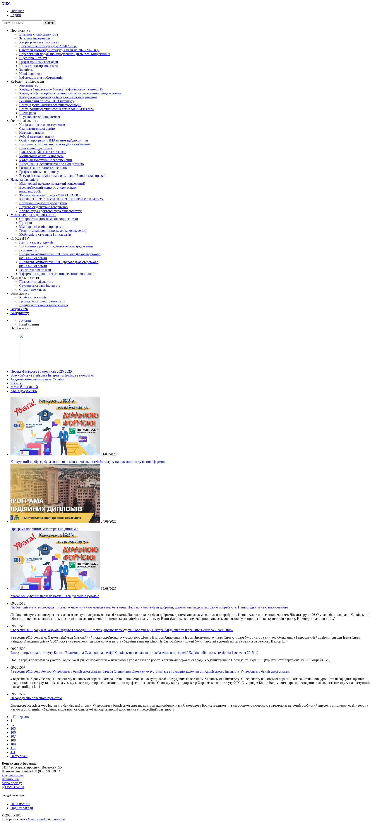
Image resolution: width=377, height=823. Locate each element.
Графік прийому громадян (38, 62)
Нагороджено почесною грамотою (36, 698)
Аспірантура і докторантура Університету (50, 211)
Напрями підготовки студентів (42, 124)
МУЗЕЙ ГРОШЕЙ (24, 387)
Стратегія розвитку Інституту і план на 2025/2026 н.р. (59, 50)
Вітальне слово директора (38, 34)
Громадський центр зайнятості (42, 301)
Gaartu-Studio (37, 819)
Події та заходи (21, 808)
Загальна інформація (34, 38)
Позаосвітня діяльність (36, 281)
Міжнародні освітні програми (41, 226)
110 (12, 748)
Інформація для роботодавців (41, 77)
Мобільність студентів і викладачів (45, 234)
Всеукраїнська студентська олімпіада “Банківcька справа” (62, 175)
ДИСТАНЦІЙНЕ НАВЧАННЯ (42, 152)
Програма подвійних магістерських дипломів (44, 529)
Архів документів (23, 391)
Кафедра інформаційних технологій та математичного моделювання (70, 93)
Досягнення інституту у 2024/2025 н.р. (48, 46)
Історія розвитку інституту (39, 42)
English (15, 15)
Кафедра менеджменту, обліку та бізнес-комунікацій (58, 97)
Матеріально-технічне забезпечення (45, 160)
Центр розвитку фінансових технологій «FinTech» (56, 109)
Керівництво (28, 85)
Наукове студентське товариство (43, 207)
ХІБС (6, 3)
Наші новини (20, 804)
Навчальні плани (31, 132)
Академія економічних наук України (37, 379)
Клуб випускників (33, 297)
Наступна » (18, 756)
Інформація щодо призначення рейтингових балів (56, 274)
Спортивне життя (32, 289)
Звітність (26, 70)
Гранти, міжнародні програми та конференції (52, 230)
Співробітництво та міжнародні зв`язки (48, 219)
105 (13, 728)
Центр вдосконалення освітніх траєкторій (50, 105)
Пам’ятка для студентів (36, 242)
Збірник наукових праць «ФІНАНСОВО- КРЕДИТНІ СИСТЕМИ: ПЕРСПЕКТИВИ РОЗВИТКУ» (61, 197)
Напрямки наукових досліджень (43, 203)
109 (13, 744)
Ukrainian (17, 11)
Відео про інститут (33, 58)
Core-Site (58, 819)
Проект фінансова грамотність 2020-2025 (41, 371)
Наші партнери (30, 73)
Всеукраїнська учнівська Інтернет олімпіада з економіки (52, 375)
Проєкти (25, 223)
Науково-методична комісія (39, 117)
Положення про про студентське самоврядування (56, 246)
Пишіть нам (10, 779)
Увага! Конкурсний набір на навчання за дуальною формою (54, 596)
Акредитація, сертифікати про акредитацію (51, 164)
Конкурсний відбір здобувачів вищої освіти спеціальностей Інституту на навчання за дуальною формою (88, 461)
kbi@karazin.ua (13, 775)
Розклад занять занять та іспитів (43, 168)
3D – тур (16, 383)
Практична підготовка (36, 148)
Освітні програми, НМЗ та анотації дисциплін (53, 140)
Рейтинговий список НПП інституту (46, 101)
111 (12, 752)
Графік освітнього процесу (39, 172)
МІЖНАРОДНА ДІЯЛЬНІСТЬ (33, 215)
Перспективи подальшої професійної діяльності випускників (64, 54)
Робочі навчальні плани (36, 136)
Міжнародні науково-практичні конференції (52, 183)
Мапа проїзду (12, 783)
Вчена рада (27, 113)
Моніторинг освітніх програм (41, 156)
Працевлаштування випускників (43, 305)
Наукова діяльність (24, 179)
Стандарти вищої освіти (37, 128)
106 (13, 732)
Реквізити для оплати (35, 270)
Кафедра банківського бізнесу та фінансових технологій (61, 89)
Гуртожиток (28, 250)
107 (13, 736)
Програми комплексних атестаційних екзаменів (55, 144)
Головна (25, 320)
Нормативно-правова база (38, 66)
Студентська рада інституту (39, 285)
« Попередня (19, 717)
